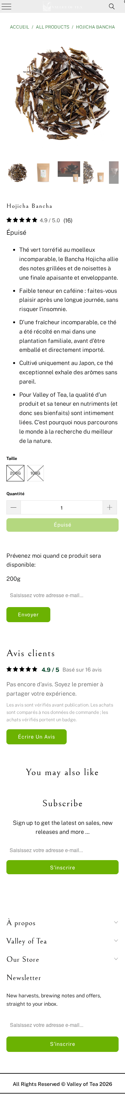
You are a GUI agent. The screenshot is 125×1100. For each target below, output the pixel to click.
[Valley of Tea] (62, 6)
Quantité (15, 493)
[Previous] (11, 94)
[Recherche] (112, 6)
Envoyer (28, 614)
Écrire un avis (36, 736)
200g (15, 473)
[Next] (114, 94)
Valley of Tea (82, 1084)
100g (35, 473)
